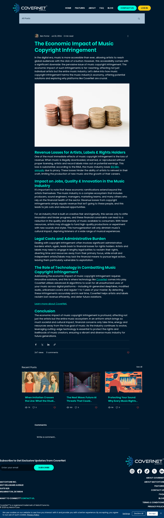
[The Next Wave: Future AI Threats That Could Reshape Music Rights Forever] (82, 382)
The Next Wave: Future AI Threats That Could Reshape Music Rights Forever (81, 399)
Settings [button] (126, 513)
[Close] (160, 513)
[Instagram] (132, 471)
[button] (139, 18)
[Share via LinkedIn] (48, 344)
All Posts (26, 18)
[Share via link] (54, 344)
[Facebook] (139, 471)
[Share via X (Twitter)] (42, 344)
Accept (152, 513)
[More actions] (127, 36)
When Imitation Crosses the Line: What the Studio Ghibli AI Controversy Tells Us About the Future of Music (40, 399)
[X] (154, 471)
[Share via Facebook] (36, 344)
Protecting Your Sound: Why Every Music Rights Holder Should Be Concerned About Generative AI (122, 399)
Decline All (138, 513)
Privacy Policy (33, 515)
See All (139, 367)
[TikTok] (147, 471)
